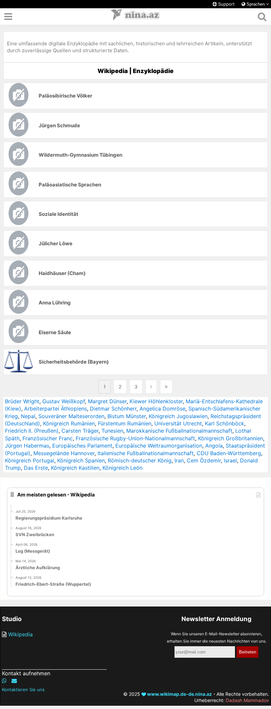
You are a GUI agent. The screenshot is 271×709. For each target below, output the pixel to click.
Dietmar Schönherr (113, 408)
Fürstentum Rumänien (124, 423)
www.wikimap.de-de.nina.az (179, 694)
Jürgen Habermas (27, 445)
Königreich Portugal (29, 460)
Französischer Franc (47, 438)
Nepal (28, 416)
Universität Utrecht (178, 423)
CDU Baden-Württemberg (229, 453)
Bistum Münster (126, 416)
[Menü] (8, 16)
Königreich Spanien (81, 460)
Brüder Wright (22, 401)
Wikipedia (20, 634)
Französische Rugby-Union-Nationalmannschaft (135, 438)
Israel (230, 460)
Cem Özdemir (204, 460)
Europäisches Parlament (82, 445)
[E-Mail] (14, 680)
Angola (214, 445)
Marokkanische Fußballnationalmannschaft (179, 430)
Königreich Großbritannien (230, 438)
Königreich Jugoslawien (178, 416)
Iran (179, 460)
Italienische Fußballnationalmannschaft (145, 453)
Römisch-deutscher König (140, 460)
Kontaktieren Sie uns (23, 689)
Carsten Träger (79, 430)
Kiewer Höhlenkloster (156, 401)
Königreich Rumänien (69, 423)
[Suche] (261, 16)
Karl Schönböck (224, 423)
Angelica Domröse (162, 408)
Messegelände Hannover (64, 453)
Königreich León (122, 467)
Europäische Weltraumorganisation (158, 445)
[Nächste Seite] (151, 387)
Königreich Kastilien (75, 467)
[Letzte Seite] (166, 387)
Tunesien (112, 430)
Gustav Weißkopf (63, 401)
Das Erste (36, 467)
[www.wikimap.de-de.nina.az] (135, 16)
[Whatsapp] (4, 680)
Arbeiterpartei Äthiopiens (55, 408)
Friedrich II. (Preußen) (31, 430)
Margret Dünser (107, 401)
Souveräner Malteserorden (71, 416)
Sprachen (255, 4)
